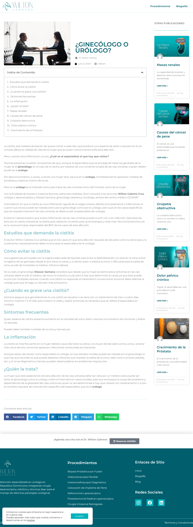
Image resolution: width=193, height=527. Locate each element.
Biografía (182, 6)
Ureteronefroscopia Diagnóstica (87, 482)
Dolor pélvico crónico (23, 125)
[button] (142, 72)
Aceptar (79, 516)
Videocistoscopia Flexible (83, 477)
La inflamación (19, 101)
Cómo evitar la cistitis (23, 86)
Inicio (138, 470)
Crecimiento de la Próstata (27, 130)
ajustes (31, 520)
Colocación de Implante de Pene (87, 487)
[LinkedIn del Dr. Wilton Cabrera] (161, 502)
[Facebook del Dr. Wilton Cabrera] (150, 502)
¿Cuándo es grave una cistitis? (28, 91)
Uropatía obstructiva (22, 120)
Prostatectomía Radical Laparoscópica (90, 498)
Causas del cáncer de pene (26, 115)
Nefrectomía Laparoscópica (84, 493)
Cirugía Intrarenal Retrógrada (85, 504)
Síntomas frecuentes (23, 96)
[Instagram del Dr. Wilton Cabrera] (138, 502)
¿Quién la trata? (19, 106)
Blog (138, 481)
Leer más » (162, 86)
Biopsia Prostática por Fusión (85, 471)
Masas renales (18, 111)
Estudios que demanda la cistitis (29, 82)
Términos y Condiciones (178, 522)
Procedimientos (160, 6)
